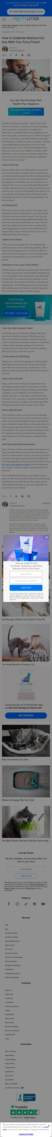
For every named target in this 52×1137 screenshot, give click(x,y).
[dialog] (26, 568)
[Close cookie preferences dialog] (49, 1125)
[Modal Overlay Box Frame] (26, 568)
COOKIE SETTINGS (26, 1134)
